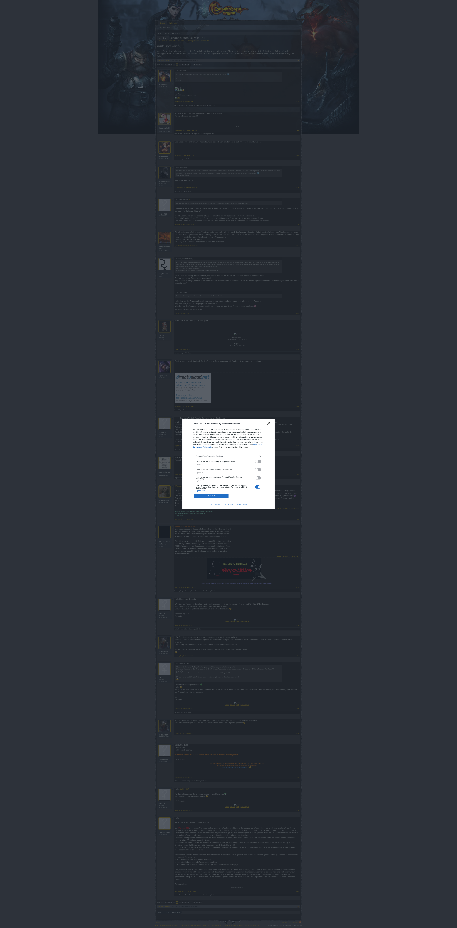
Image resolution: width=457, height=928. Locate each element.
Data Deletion (215, 504)
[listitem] (228, 456)
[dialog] (228, 464)
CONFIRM (211, 496)
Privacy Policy (242, 504)
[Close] (269, 424)
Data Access (228, 504)
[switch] (258, 461)
